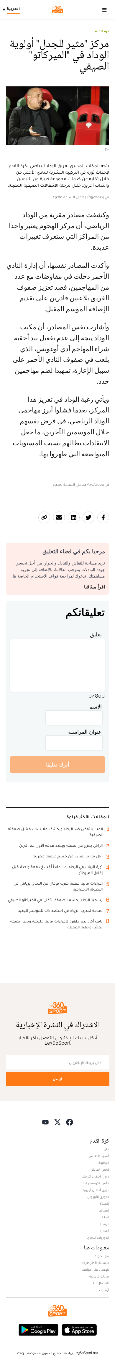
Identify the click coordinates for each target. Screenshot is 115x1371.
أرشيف (104, 1290)
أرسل (57, 1079)
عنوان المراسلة (85, 732)
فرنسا (104, 1224)
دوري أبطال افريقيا (95, 1176)
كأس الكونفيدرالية (96, 1183)
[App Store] (79, 1329)
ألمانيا (104, 1231)
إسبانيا (104, 1210)
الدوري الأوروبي (98, 1197)
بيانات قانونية (99, 1276)
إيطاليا (104, 1217)
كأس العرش (100, 1169)
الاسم (95, 707)
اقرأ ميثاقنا (94, 587)
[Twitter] (57, 1121)
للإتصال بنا (101, 1283)
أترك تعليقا (57, 765)
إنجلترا (104, 1203)
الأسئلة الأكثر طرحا (95, 1263)
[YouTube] (45, 1121)
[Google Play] (38, 1329)
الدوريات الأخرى (98, 1237)
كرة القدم (102, 31)
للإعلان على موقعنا (95, 1269)
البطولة (103, 1163)
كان (106, 1149)
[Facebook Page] (69, 1121)
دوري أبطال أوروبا (96, 1190)
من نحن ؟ (102, 1256)
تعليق (96, 634)
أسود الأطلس (98, 1156)
